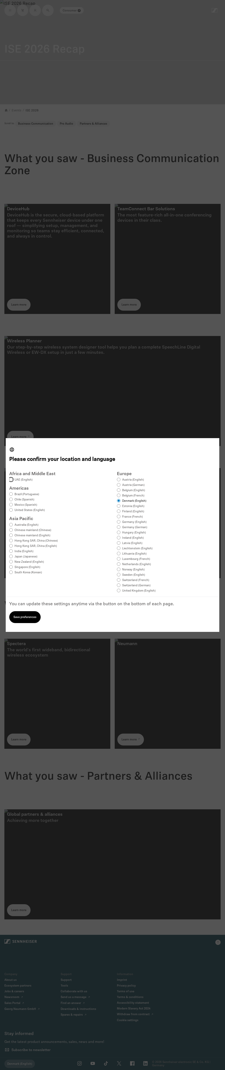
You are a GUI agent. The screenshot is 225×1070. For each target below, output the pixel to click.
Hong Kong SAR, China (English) (36, 546)
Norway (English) (133, 569)
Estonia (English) (133, 506)
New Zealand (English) (29, 562)
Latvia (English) (132, 543)
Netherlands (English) (136, 564)
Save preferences (24, 617)
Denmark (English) (134, 501)
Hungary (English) (134, 532)
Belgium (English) (133, 490)
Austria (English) (133, 479)
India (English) (24, 551)
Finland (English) (133, 511)
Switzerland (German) (136, 585)
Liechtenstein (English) (137, 548)
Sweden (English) (133, 575)
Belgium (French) (133, 495)
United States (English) (30, 510)
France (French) (132, 516)
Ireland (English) (133, 538)
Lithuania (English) (134, 553)
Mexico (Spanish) (26, 505)
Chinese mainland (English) (32, 535)
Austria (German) (133, 485)
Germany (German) (134, 527)
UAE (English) (24, 479)
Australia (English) (26, 525)
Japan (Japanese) (26, 556)
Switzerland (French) (135, 580)
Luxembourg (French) (136, 559)
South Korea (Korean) (28, 572)
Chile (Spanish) (24, 499)
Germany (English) (134, 522)
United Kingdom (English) (139, 590)
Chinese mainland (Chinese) (33, 530)
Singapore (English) (27, 567)
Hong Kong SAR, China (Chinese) (36, 540)
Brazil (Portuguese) (27, 494)
